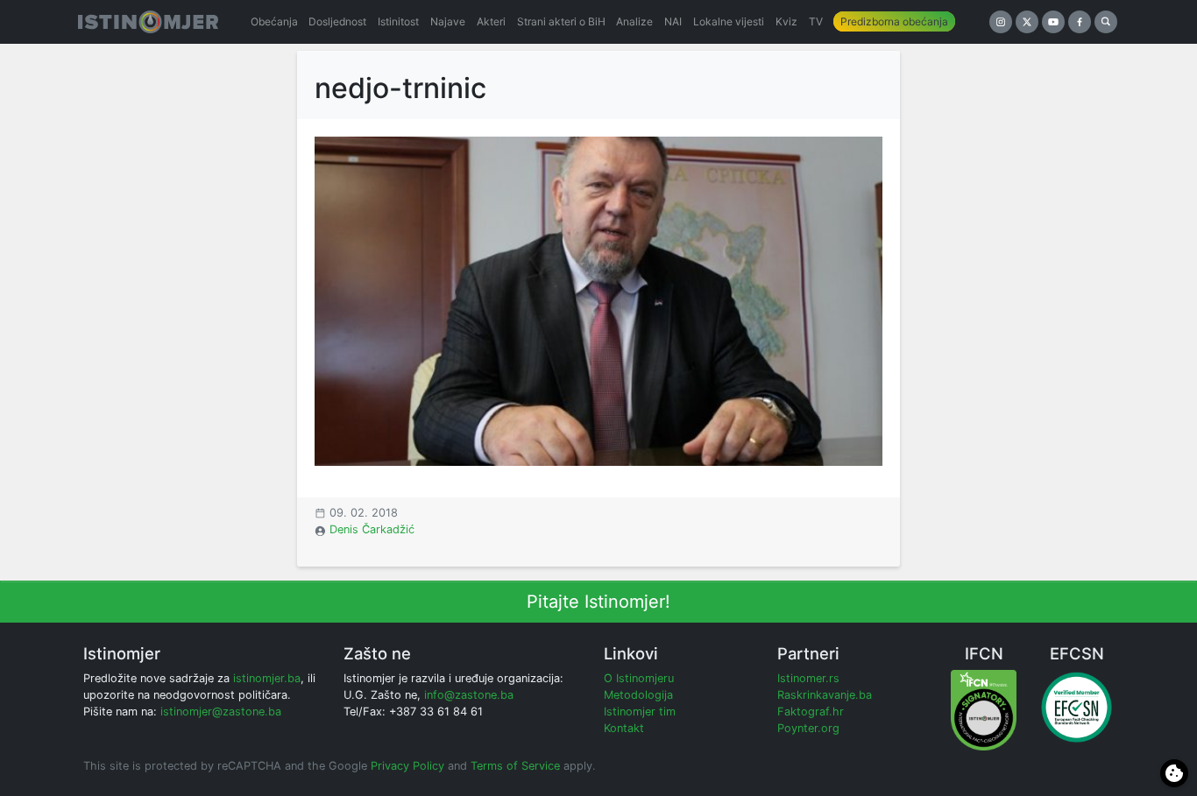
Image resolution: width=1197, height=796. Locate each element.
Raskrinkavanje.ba (824, 694)
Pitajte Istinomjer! (598, 601)
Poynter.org (808, 728)
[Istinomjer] (148, 22)
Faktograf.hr (810, 711)
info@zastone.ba (469, 694)
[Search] (1105, 22)
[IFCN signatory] (983, 709)
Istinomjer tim (640, 711)
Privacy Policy (407, 765)
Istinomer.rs (808, 678)
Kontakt (624, 728)
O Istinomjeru (639, 678)
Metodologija (638, 694)
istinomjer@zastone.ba (220, 711)
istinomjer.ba (267, 678)
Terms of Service (515, 765)
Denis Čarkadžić (371, 529)
